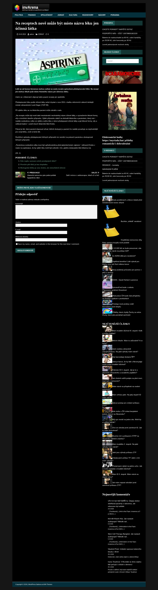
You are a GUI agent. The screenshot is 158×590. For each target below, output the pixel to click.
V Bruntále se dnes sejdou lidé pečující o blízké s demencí (124, 560)
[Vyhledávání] (122, 61)
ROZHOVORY (85, 14)
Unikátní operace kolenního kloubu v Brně (123, 547)
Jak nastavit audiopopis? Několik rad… (124, 517)
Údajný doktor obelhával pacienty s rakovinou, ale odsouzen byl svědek (125, 500)
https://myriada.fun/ (114, 140)
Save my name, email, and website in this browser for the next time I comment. (47, 244)
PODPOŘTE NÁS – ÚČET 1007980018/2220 (118, 33)
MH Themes (47, 581)
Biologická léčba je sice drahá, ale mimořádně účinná (42, 167)
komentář (19, 203)
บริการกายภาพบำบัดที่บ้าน (118, 497)
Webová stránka (21, 237)
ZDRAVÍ (59, 14)
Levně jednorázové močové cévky (115, 44)
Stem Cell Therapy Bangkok (118, 531)
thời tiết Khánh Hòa (115, 515)
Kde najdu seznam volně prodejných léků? (37, 161)
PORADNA (113, 14)
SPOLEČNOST (45, 14)
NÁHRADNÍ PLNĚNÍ (109, 169)
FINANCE (31, 14)
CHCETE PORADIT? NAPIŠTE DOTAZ (115, 29)
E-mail (17, 229)
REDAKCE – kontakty (110, 165)
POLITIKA (19, 14)
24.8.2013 (22, 34)
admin (31, 34)
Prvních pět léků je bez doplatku (33, 164)
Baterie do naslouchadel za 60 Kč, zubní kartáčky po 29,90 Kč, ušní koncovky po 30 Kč (121, 39)
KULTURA (71, 14)
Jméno (17, 222)
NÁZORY (100, 14)
